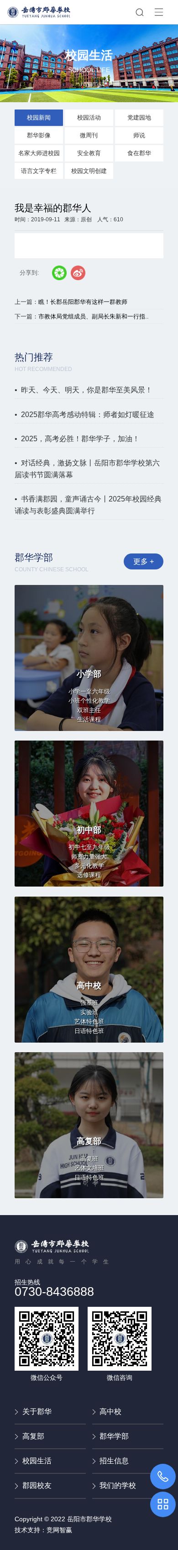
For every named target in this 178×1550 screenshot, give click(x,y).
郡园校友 (37, 1485)
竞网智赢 (59, 1530)
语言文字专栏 (39, 170)
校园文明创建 (89, 170)
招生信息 (114, 1461)
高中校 (110, 1411)
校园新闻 (39, 117)
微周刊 (89, 135)
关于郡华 (37, 1411)
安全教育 (89, 153)
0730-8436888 (54, 1292)
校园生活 (37, 1461)
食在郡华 (139, 153)
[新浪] (78, 273)
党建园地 (139, 117)
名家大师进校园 (39, 153)
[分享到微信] (59, 273)
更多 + (143, 561)
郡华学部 (114, 1436)
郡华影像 (39, 135)
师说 (139, 135)
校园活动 (89, 117)
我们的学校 (117, 1485)
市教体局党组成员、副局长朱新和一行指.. (93, 316)
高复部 (33, 1436)
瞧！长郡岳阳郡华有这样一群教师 (82, 301)
